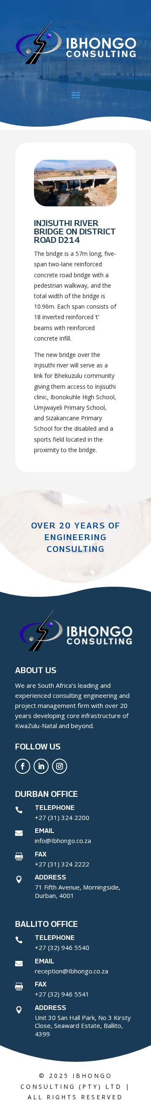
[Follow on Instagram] (59, 766)
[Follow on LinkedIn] (41, 766)
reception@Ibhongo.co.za (71, 971)
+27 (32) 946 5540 (62, 947)
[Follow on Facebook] (22, 766)
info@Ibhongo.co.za (63, 840)
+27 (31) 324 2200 (62, 817)
